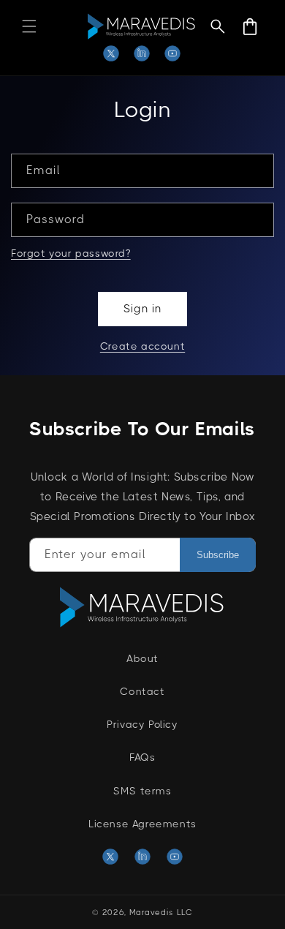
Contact (142, 691)
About (142, 658)
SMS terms (142, 791)
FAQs (142, 757)
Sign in (142, 308)
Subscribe (218, 554)
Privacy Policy (142, 724)
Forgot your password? (71, 253)
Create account (142, 346)
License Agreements (142, 824)
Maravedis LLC (161, 912)
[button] (29, 26)
